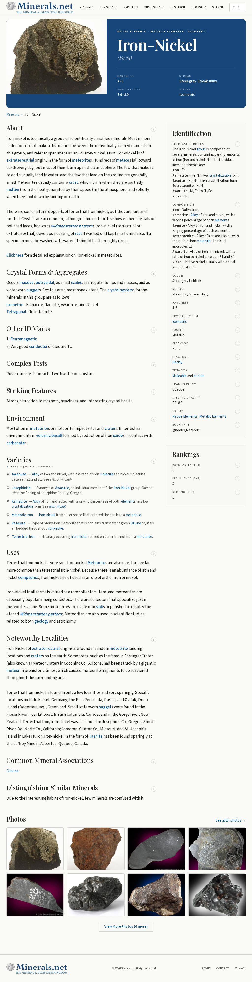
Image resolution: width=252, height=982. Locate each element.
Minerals (87, 7)
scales (76, 283)
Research (178, 7)
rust (78, 234)
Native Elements (131, 31)
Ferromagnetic (24, 339)
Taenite (96, 736)
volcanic (43, 436)
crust (73, 182)
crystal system (120, 290)
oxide (118, 436)
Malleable (179, 376)
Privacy (240, 968)
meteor (122, 160)
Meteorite (96, 563)
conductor (38, 347)
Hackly (177, 362)
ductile (199, 376)
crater (110, 429)
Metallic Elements (167, 31)
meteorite (81, 160)
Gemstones (108, 7)
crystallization (22, 506)
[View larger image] (56, 56)
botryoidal (45, 283)
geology (41, 621)
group (201, 149)
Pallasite (18, 523)
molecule (107, 474)
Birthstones (154, 7)
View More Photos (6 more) (126, 926)
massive (26, 283)
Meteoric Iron (22, 515)
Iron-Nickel (122, 488)
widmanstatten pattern (71, 226)
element (127, 501)
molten (12, 190)
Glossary (198, 7)
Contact (222, 968)
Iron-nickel (57, 506)
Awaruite (19, 474)
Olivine (136, 523)
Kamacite (19, 501)
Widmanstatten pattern (41, 614)
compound (27, 578)
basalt (57, 436)
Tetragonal (16, 312)
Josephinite (21, 488)
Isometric (197, 31)
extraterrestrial (20, 160)
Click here (15, 255)
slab (99, 607)
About (206, 968)
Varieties (131, 7)
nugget (32, 290)
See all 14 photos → (231, 820)
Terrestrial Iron (23, 536)
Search (217, 7)
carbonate (15, 443)
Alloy (35, 474)
